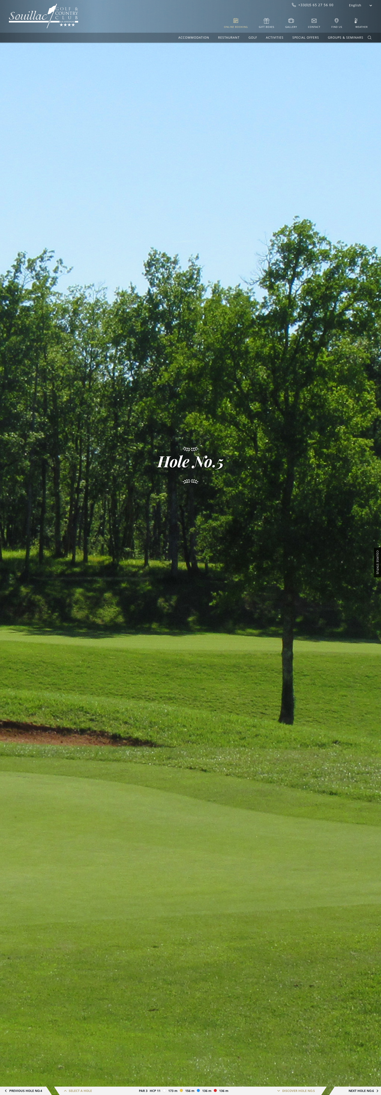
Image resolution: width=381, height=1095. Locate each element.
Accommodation (193, 37)
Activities (275, 37)
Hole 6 (74, 1083)
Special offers (305, 37)
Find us (336, 26)
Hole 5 (74, 1076)
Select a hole (80, 1091)
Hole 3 (74, 1062)
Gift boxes (266, 26)
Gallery (291, 26)
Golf (252, 37)
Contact (314, 26)
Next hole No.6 (361, 1091)
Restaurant (229, 37)
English (355, 5)
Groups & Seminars (345, 37)
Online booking (236, 26)
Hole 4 (74, 1069)
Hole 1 (74, 1048)
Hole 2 (74, 1055)
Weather (361, 26)
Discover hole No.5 (298, 1091)
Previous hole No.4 (25, 1091)
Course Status (378, 562)
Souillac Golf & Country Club (43, 16)
